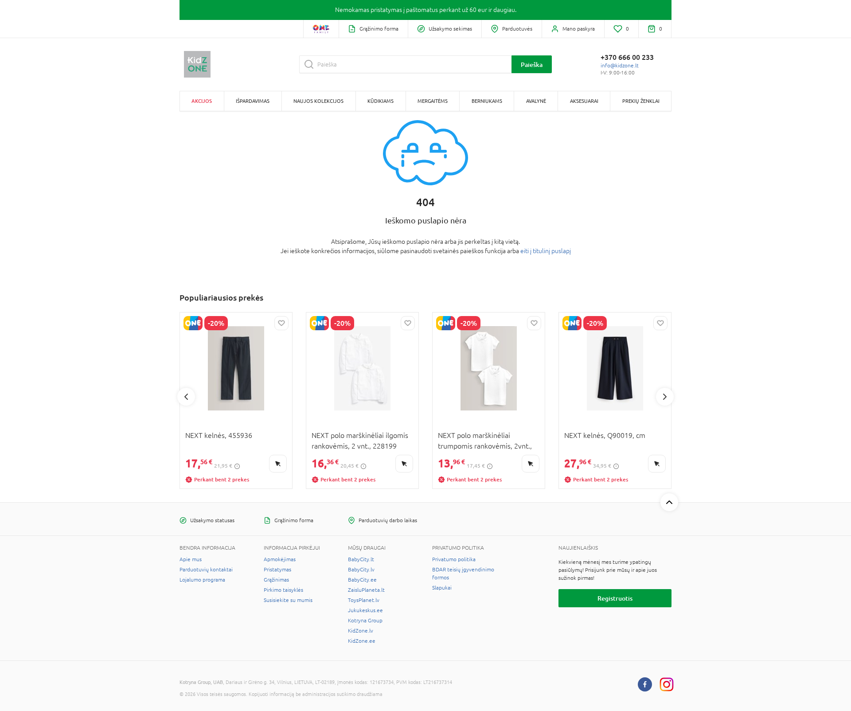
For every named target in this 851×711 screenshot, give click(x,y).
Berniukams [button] (487, 101)
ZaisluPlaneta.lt (366, 590)
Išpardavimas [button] (252, 101)
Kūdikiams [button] (380, 101)
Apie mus (191, 559)
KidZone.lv (360, 631)
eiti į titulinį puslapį (545, 250)
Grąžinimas (276, 580)
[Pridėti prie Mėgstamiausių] (281, 323)
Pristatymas (277, 569)
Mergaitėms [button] (433, 101)
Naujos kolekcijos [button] (318, 101)
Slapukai (442, 588)
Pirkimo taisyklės (283, 590)
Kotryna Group (365, 620)
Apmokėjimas (280, 559)
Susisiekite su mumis (288, 600)
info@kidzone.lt (620, 66)
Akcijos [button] (201, 101)
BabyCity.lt (361, 559)
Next (665, 397)
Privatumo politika (454, 559)
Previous (186, 397)
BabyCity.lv (361, 569)
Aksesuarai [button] (584, 101)
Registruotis (614, 598)
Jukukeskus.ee (365, 610)
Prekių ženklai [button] (641, 101)
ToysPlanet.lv (363, 600)
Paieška (532, 64)
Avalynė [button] (536, 101)
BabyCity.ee (362, 580)
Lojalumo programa (202, 580)
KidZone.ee (361, 641)
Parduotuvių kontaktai (206, 569)
